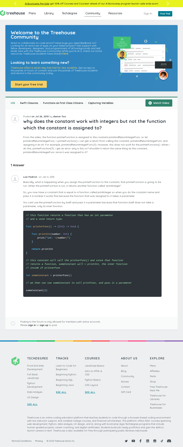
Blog (123, 371)
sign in (32, 325)
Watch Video (161, 103)
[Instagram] (154, 440)
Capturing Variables (100, 103)
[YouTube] (133, 440)
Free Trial (165, 13)
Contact (125, 386)
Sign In (148, 13)
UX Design (33, 397)
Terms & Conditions (21, 440)
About (124, 365)
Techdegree (69, 13)
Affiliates (154, 371)
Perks (153, 376)
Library (49, 13)
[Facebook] (140, 440)
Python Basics (92, 379)
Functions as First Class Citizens (63, 103)
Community (92, 13)
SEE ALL (32, 404)
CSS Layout (91, 385)
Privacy (39, 440)
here (65, 53)
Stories (125, 381)
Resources (115, 13)
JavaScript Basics (94, 365)
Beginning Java (65, 385)
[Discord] (169, 440)
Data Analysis (34, 391)
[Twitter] (126, 440)
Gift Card (126, 391)
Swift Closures (29, 103)
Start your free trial (29, 84)
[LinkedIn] (147, 440)
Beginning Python (66, 374)
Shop (153, 381)
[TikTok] (161, 440)
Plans (32, 13)
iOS (13, 103)
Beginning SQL (64, 379)
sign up (44, 325)
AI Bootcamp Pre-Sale (37, 3)
